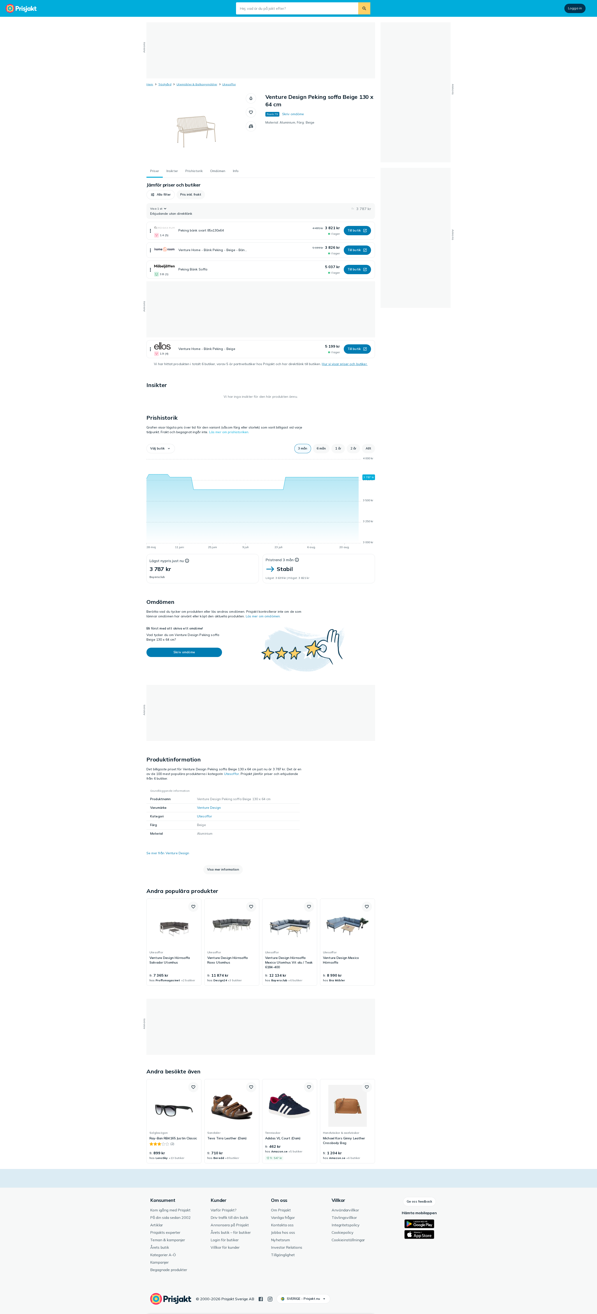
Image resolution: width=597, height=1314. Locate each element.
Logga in (575, 8)
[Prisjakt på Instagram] (270, 1298)
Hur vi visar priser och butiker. (344, 364)
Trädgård (164, 84)
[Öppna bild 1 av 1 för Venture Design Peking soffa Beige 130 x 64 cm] (196, 128)
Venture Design (209, 808)
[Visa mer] (150, 231)
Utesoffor (229, 84)
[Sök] (364, 8)
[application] (260, 503)
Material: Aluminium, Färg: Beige (289, 122)
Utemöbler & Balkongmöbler (197, 84)
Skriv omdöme (293, 114)
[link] (173, 942)
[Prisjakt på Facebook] (261, 1298)
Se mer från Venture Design (167, 853)
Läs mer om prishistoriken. (229, 432)
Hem (149, 84)
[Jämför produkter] (251, 126)
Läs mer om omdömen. (263, 616)
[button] (251, 98)
